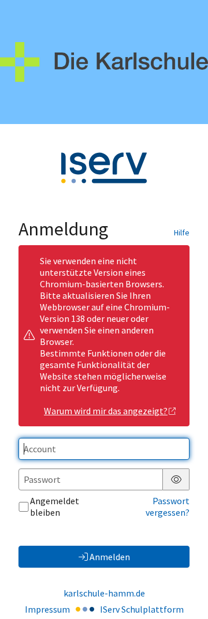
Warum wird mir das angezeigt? (106, 411)
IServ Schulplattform (142, 609)
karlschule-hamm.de (104, 593)
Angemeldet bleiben (54, 506)
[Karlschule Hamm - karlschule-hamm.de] (104, 61)
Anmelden (110, 556)
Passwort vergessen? (168, 506)
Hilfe (182, 232)
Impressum (47, 609)
